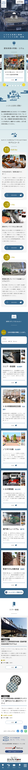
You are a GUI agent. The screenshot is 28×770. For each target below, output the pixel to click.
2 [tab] (10, 85)
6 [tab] (20, 85)
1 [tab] (7, 85)
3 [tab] (12, 85)
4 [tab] (15, 85)
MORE (12, 79)
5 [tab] (18, 85)
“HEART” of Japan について (14, 751)
